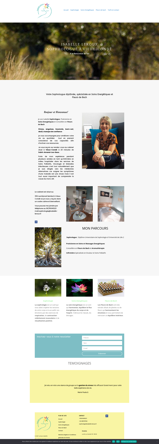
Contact (60, 430)
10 (83, 399)
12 (86, 399)
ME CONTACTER (103, 157)
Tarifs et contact (113, 10)
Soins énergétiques (79, 301)
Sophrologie (74, 10)
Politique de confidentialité (129, 441)
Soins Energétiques (87, 10)
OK (113, 441)
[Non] (157, 441)
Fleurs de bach (101, 10)
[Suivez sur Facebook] (36, 222)
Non (118, 441)
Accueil (66, 10)
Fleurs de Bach (62, 427)
